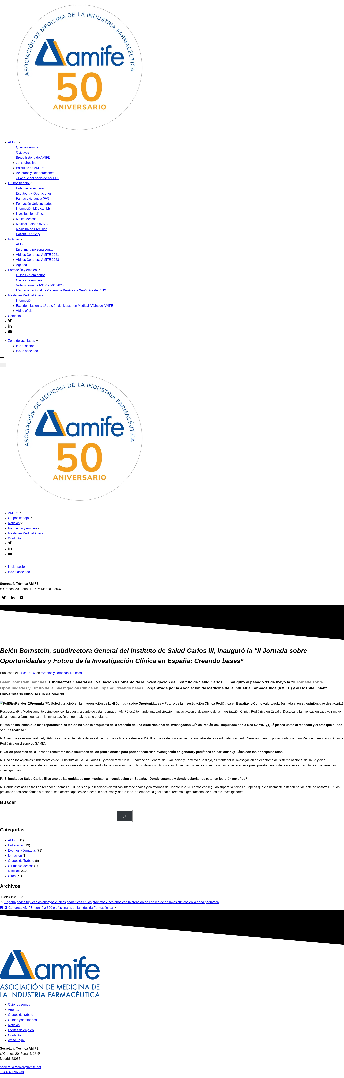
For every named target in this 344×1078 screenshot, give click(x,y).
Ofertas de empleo (29, 280)
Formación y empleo (23, 270)
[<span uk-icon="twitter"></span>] (10, 321)
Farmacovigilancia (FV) (32, 198)
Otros (12, 876)
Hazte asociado (27, 351)
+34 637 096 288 (12, 1072)
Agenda (21, 265)
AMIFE (13, 142)
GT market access (20, 866)
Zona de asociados (22, 340)
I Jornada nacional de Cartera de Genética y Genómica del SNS (61, 290)
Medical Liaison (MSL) (32, 224)
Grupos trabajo (19, 183)
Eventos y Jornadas (55, 673)
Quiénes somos (27, 147)
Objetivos (22, 152)
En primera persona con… (34, 249)
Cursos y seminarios (22, 1020)
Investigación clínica (30, 213)
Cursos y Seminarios (30, 275)
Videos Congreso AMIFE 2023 (37, 259)
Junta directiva (26, 162)
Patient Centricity (28, 234)
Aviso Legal (16, 1040)
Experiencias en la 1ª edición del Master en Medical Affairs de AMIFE (64, 305)
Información (24, 300)
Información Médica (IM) (33, 208)
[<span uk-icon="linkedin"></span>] (10, 327)
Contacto (14, 316)
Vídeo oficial (24, 310)
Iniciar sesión (25, 346)
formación (15, 855)
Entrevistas (16, 845)
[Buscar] (124, 816)
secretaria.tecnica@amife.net (20, 1067)
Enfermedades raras (30, 188)
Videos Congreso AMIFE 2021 (37, 254)
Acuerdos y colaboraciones (35, 173)
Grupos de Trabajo (21, 860)
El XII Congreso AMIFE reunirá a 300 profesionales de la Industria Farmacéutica (57, 907)
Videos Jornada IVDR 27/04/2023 (40, 285)
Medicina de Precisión (31, 229)
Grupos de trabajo (20, 1014)
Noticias (14, 239)
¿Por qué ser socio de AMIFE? (37, 178)
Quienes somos (19, 1004)
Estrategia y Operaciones (34, 193)
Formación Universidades (34, 203)
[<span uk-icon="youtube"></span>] (10, 332)
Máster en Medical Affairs (25, 295)
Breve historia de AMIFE (33, 157)
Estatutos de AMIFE (30, 168)
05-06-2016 (27, 673)
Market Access (26, 219)
